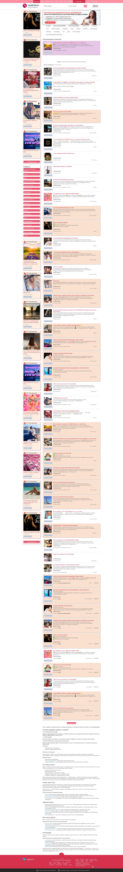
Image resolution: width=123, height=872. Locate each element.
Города (42, 1)
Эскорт (56, 1)
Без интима (27, 196)
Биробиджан (50, 64)
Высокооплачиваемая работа (30, 170)
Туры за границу (28, 232)
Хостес (26, 235)
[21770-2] (71, 17)
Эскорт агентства (28, 185)
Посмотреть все (31, 162)
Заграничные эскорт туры (50, 828)
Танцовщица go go (29, 228)
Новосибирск (48, 31)
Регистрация (95, 1)
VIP (52, 1)
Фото (96, 860)
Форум (87, 859)
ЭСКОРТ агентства (85, 25)
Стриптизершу (48, 842)
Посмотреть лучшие (71, 723)
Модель (26, 210)
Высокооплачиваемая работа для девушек (54, 34)
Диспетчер (26, 203)
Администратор (28, 189)
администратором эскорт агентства (64, 804)
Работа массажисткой (56, 28)
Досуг (61, 1)
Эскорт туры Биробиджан (50, 760)
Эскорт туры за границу (80, 865)
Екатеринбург (65, 28)
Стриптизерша (28, 225)
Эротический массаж (29, 181)
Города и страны (93, 859)
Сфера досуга (94, 25)
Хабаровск (65, 864)
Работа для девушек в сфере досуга (52, 809)
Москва (50, 862)
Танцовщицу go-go (49, 840)
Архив (87, 860)
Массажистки (78, 863)
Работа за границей (76, 31)
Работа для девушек (49, 795)
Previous (41, 50)
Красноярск (85, 28)
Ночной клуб (27, 214)
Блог (65, 1)
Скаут (25, 217)
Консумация (27, 207)
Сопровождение (28, 221)
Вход (88, 1)
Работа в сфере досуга (50, 829)
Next (102, 50)
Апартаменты (27, 192)
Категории (48, 1)
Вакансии (37, 1)
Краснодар (78, 28)
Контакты (82, 860)
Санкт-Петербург (57, 862)
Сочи (64, 31)
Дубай (69, 31)
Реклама (70, 1)
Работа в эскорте (49, 752)
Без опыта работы (73, 6)
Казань (72, 28)
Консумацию (47, 843)
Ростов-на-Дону (57, 31)
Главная (45, 64)
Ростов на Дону (59, 864)
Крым (54, 863)
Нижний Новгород (94, 28)
